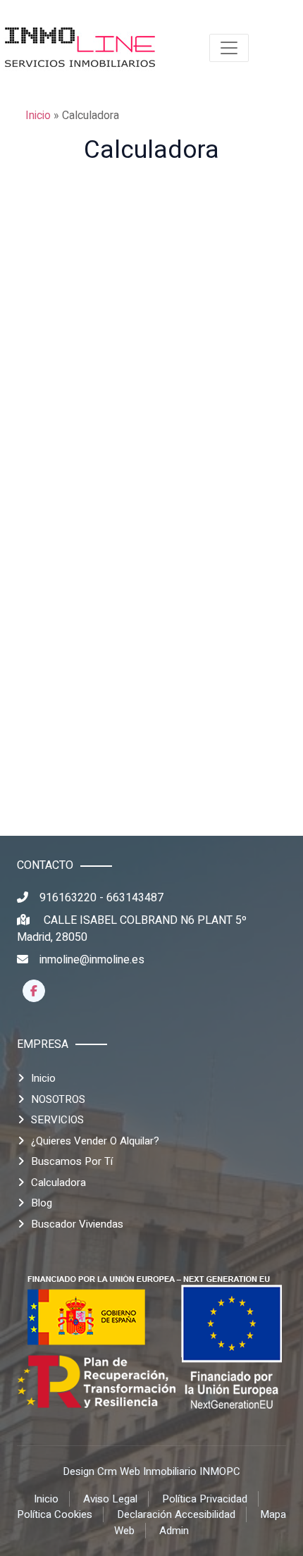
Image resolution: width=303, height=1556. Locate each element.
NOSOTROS (58, 1099)
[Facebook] (34, 991)
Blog (41, 1203)
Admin (174, 1530)
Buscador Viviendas (77, 1224)
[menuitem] (80, 48)
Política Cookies (54, 1514)
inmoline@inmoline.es (91, 959)
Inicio (38, 115)
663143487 (134, 897)
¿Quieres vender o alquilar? (95, 1141)
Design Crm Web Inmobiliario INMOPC (151, 1471)
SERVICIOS (57, 1120)
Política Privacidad (204, 1499)
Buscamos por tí (72, 1161)
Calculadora (58, 1182)
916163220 (68, 897)
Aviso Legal (110, 1499)
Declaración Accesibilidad (176, 1514)
